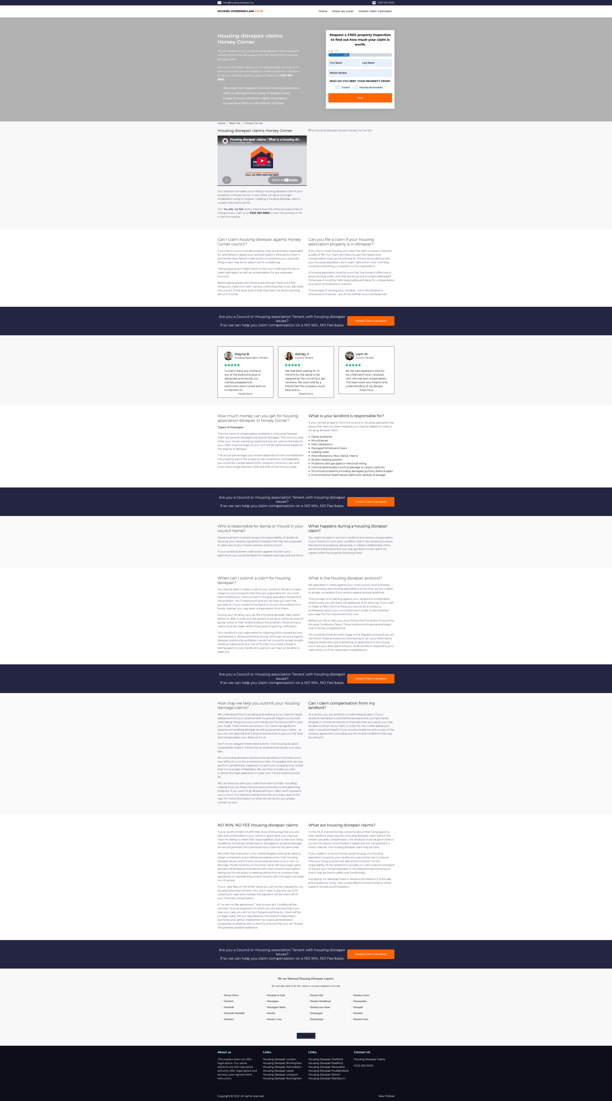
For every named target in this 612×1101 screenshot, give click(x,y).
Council (346, 87)
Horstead (358, 1013)
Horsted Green (360, 1019)
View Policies (386, 1096)
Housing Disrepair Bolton (324, 1074)
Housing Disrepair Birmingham (282, 1063)
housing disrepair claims (271, 51)
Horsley (271, 1013)
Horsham (228, 1019)
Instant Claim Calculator (375, 11)
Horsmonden (360, 1001)
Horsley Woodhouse (320, 1001)
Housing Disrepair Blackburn (326, 1078)
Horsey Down (231, 995)
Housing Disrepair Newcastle (326, 1066)
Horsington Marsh (276, 1007)
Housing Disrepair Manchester (282, 1066)
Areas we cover (343, 11)
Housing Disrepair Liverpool (280, 1074)
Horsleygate (316, 1013)
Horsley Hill (316, 995)
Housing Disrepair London (279, 1059)
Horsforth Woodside (234, 1013)
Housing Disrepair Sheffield (325, 1059)
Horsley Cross (274, 1019)
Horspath (358, 1007)
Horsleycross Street (320, 1007)
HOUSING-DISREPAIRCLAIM (240, 11)
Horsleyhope (316, 1019)
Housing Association (370, 87)
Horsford (228, 1001)
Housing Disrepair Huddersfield (328, 1070)
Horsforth (229, 1007)
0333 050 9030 (386, 2)
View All (306, 1035)
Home (323, 11)
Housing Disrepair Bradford (325, 1063)
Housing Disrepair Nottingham (282, 1078)
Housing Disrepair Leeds (278, 1070)
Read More (245, 393)
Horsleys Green (361, 995)
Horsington (273, 1001)
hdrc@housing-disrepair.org (238, 2)
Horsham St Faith (276, 995)
